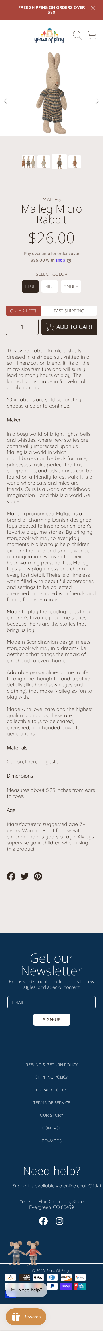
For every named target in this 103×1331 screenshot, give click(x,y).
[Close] (93, 7)
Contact (51, 1128)
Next (97, 101)
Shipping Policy (51, 1077)
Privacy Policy (51, 1090)
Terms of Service (51, 1102)
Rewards (52, 1140)
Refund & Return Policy (51, 1064)
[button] (11, 35)
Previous (6, 101)
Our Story (51, 1115)
